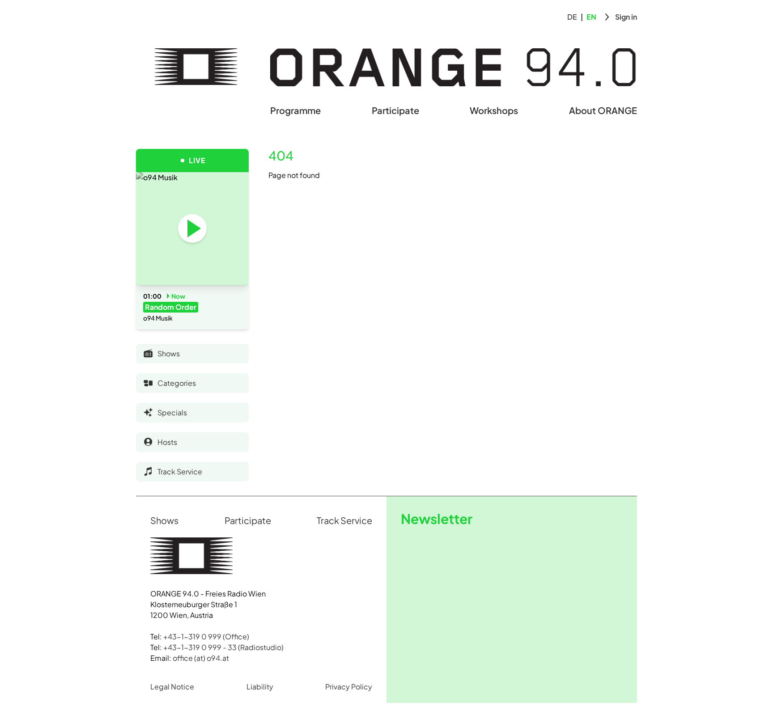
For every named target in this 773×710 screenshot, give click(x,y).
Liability (259, 686)
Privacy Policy (348, 686)
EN (591, 16)
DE (572, 16)
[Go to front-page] (196, 66)
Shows (164, 520)
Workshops (494, 110)
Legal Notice (172, 686)
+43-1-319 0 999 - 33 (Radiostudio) (223, 647)
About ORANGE (603, 110)
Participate (395, 110)
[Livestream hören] (192, 228)
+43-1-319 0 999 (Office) (206, 636)
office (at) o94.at (201, 658)
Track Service (344, 520)
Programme (295, 110)
